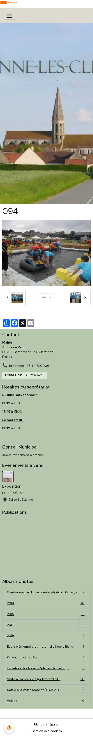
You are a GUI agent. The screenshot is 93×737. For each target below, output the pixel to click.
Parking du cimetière (45, 657)
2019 (45, 636)
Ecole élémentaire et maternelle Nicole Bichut (45, 646)
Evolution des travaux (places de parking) (45, 668)
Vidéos (45, 701)
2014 (45, 603)
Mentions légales (46, 724)
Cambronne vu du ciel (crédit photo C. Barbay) (45, 592)
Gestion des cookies (46, 731)
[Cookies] (9, 728)
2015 (45, 614)
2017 (45, 625)
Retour (46, 297)
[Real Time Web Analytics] (9, 2)
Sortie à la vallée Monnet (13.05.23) (45, 690)
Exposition (11, 486)
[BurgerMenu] (9, 16)
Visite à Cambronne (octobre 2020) (45, 679)
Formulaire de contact (24, 375)
